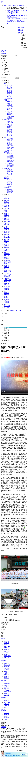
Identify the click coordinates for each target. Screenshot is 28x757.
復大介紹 (9, 85)
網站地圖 (20, 32)
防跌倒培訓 (10, 161)
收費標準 (9, 114)
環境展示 (9, 90)
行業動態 (9, 186)
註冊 (22, 27)
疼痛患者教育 (10, 160)
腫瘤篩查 (9, 170)
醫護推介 (9, 181)
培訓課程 (9, 153)
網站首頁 (6, 82)
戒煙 (8, 176)
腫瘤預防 (6, 168)
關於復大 (6, 83)
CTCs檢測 (9, 163)
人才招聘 (9, 98)
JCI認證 (9, 96)
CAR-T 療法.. (10, 13)
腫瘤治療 (6, 119)
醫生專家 (9, 129)
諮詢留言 (20, 29)
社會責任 (9, 95)
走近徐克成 (10, 166)
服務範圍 (9, 101)
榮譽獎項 (9, 93)
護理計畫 (9, 132)
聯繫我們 (3, 56)
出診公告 (9, 179)
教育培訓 (6, 152)
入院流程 (9, 109)
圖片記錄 (9, 192)
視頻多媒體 (10, 191)
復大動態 (9, 183)
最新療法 (9, 121)
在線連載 (9, 150)
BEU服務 (9, 134)
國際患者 (9, 108)
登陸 (19, 27)
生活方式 (9, 173)
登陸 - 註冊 (4, 58)
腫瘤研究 (6, 137)
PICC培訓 (9, 158)
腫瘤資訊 (6, 178)
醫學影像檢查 (10, 147)
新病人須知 (10, 106)
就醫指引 (6, 100)
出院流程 (9, 111)
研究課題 (9, 140)
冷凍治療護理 (10, 155)
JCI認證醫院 (20, 5)
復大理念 (9, 87)
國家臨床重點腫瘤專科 (10, 5)
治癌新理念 (10, 139)
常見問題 (9, 118)
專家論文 (9, 142)
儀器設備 (9, 92)
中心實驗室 (10, 145)
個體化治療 (10, 122)
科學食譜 (9, 174)
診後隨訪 (9, 113)
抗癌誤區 (9, 135)
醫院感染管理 (10, 157)
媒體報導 (9, 184)
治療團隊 (9, 126)
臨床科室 (9, 127)
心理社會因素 (10, 165)
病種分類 (9, 124)
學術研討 (9, 144)
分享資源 (6, 187)
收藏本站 (20, 30)
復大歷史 (9, 88)
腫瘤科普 (9, 148)
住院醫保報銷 (10, 116)
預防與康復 (10, 171)
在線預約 (6, 80)
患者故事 (9, 131)
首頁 (5, 197)
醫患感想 (9, 189)
